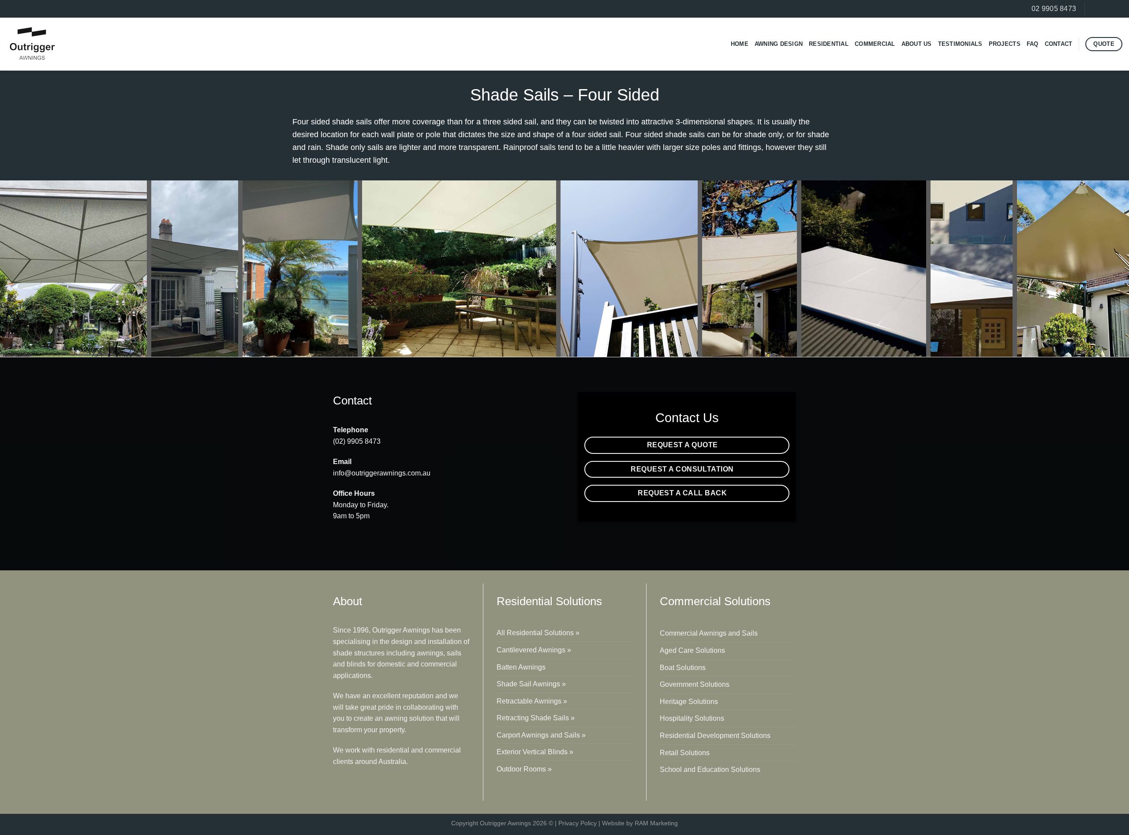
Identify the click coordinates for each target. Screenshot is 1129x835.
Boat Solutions (683, 667)
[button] (73, 268)
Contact (1059, 44)
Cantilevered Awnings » (534, 650)
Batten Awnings (521, 667)
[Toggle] (784, 633)
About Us (916, 44)
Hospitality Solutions (692, 718)
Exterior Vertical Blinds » (535, 752)
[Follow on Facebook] (1094, 9)
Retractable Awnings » (532, 701)
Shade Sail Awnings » (531, 684)
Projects (1005, 44)
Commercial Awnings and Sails (709, 633)
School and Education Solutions (710, 769)
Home (739, 44)
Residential (829, 44)
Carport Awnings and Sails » (541, 735)
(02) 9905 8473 (357, 441)
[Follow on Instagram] (1105, 9)
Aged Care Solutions (692, 650)
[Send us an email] (1117, 9)
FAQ (1033, 44)
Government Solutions (694, 684)
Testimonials (960, 44)
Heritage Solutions (689, 701)
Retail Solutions (685, 752)
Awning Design (779, 44)
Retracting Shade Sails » (536, 718)
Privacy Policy (577, 823)
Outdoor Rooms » (524, 769)
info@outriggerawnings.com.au (381, 473)
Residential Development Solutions (715, 735)
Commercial (875, 44)
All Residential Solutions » (538, 633)
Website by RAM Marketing (640, 823)
